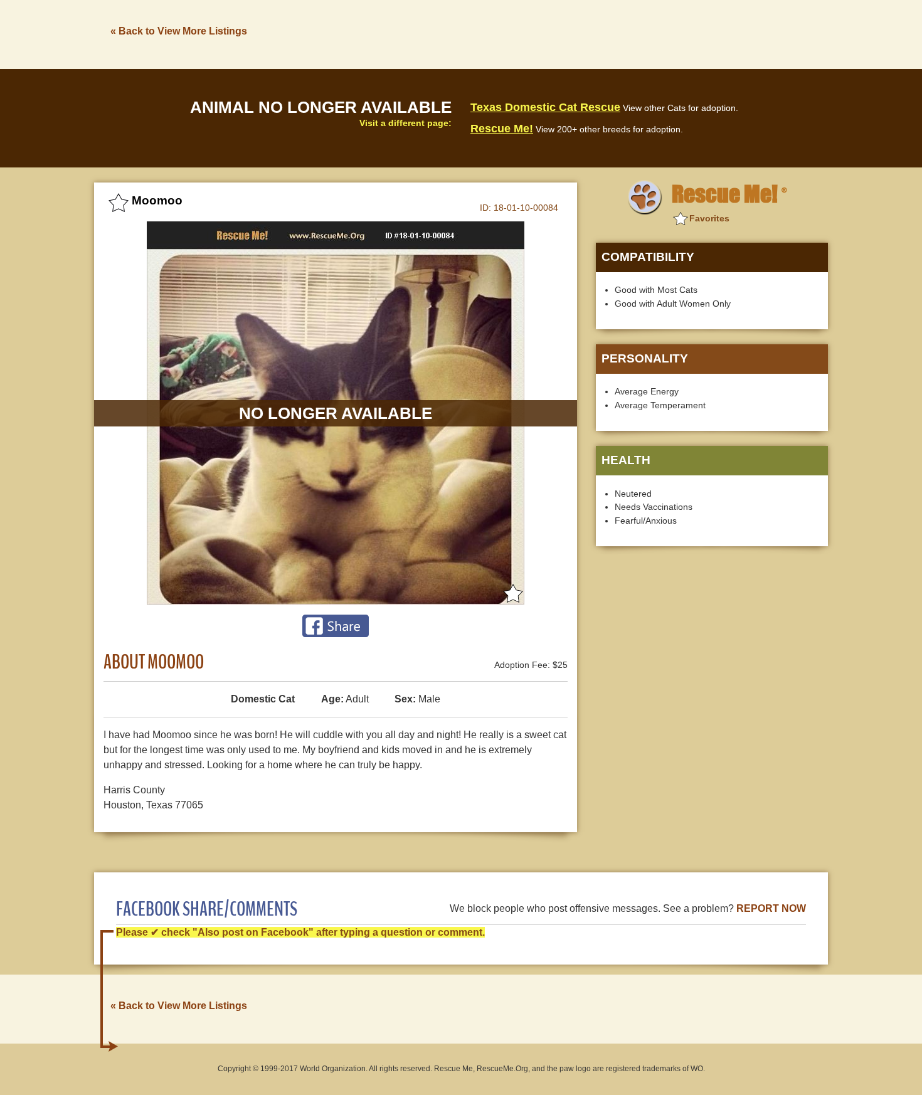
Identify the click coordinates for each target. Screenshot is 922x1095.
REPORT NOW (771, 908)
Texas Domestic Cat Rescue (545, 107)
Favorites (709, 218)
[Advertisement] (599, 33)
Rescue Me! (501, 128)
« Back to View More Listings (178, 31)
